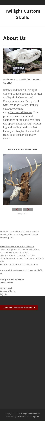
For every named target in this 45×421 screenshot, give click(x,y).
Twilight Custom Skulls (30, 413)
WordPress (21, 416)
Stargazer (35, 416)
